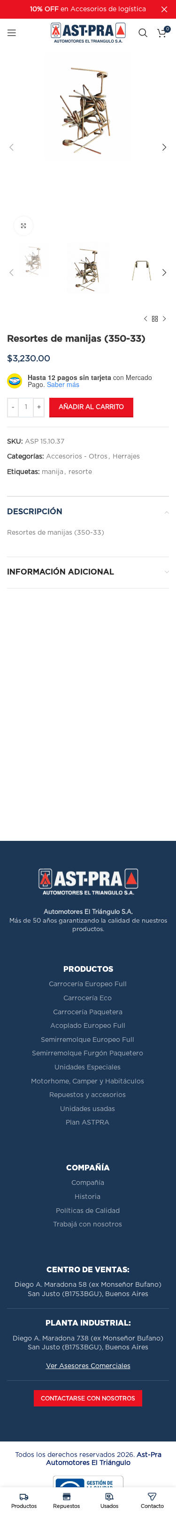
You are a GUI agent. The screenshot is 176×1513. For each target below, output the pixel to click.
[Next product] (164, 319)
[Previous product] (145, 319)
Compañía (87, 1183)
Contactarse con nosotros (88, 1398)
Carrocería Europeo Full (88, 984)
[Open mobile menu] (11, 32)
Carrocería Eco (87, 998)
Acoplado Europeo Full (87, 1026)
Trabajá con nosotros (87, 1224)
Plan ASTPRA (87, 1122)
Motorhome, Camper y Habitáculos (87, 1081)
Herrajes (126, 456)
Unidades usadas (87, 1109)
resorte (80, 472)
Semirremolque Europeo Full (87, 1040)
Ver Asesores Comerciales (88, 1366)
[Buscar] (143, 32)
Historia (87, 1197)
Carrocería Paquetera (87, 1012)
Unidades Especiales (87, 1067)
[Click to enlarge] (23, 225)
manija (52, 472)
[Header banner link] (74, 9)
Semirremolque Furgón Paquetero (87, 1053)
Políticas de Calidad (88, 1211)
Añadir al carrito (91, 407)
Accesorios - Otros (76, 456)
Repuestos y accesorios (87, 1095)
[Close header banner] (164, 9)
